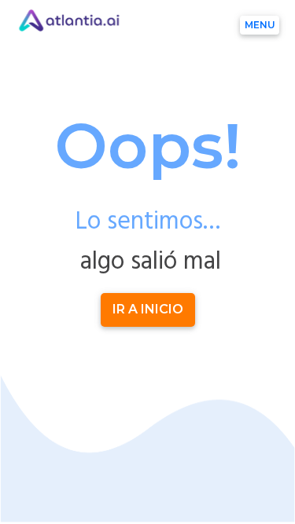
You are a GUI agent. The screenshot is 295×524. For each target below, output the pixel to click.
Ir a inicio (147, 309)
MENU (260, 25)
